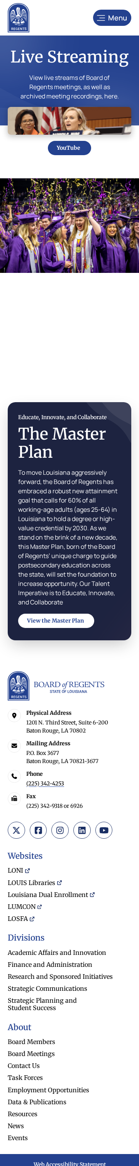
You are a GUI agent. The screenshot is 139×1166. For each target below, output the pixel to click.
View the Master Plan (55, 620)
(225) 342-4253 (45, 783)
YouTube (68, 147)
